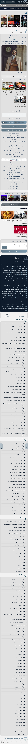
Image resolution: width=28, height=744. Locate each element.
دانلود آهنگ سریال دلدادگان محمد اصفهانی (16, 637)
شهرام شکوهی (23, 283)
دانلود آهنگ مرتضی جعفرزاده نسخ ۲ (18, 420)
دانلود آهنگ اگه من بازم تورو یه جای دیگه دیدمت (15, 348)
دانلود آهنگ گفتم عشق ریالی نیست (18, 425)
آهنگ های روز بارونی (21, 719)
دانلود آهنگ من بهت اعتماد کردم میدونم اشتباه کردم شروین (14, 393)
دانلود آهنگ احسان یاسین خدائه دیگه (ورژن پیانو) (15, 372)
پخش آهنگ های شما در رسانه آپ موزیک (20, 5)
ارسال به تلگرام (18, 130)
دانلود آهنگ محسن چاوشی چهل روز (18, 469)
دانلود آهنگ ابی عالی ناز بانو (19, 417)
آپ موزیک (23, 1)
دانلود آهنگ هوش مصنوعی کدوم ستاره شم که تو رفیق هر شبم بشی (13, 434)
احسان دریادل (23, 264)
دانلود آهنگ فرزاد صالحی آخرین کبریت (17, 608)
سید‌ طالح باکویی (17, 278)
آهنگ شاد (13, 2)
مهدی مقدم (18, 304)
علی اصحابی (11, 285)
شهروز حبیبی (13, 283)
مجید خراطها (17, 293)
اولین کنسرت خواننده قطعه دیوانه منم (17, 622)
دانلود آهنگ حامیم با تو (20, 446)
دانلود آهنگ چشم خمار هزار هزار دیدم (17, 354)
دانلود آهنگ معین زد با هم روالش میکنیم (17, 487)
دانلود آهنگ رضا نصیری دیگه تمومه (18, 408)
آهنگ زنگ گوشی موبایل (20, 669)
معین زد (15, 302)
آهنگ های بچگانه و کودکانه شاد (18, 678)
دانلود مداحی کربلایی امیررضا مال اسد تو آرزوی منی (15, 521)
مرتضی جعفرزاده (11, 300)
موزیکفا (21, 315)
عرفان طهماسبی (23, 285)
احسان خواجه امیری (9, 262)
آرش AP (24, 262)
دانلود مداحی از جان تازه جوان (19, 527)
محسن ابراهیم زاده (5, 293)
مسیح (18, 302)
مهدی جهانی (4, 302)
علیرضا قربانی (17, 289)
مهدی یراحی (7, 304)
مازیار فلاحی (8, 291)
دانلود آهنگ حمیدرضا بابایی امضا (18, 597)
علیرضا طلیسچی (23, 289)
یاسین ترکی (10, 308)
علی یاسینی (13, 287)
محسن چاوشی (23, 295)
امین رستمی (19, 266)
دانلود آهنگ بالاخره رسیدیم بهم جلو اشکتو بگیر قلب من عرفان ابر (14, 429)
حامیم (19, 270)
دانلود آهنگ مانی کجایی (20, 591)
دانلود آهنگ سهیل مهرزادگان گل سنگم (17, 496)
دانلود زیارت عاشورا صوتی (20, 556)
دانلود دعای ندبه (21, 568)
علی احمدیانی (17, 285)
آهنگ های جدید (23, 205)
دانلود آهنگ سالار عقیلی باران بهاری (18, 625)
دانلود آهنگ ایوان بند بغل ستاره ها (18, 423)
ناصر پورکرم (9, 306)
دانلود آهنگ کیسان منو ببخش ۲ (18, 602)
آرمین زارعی (20, 262)
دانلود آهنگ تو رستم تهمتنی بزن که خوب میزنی (15, 490)
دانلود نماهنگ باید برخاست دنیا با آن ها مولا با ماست (14, 524)
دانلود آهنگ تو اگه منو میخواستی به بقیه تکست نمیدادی (14, 357)
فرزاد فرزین (8, 289)
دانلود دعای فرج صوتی (20, 562)
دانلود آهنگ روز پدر (21, 660)
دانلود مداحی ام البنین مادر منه (19, 542)
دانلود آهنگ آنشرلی (21, 611)
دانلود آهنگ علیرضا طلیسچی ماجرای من (17, 463)
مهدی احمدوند (10, 302)
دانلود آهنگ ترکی (21, 663)
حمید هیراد (8, 272)
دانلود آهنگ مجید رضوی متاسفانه (18, 508)
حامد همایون (23, 270)
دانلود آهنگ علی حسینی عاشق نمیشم (17, 585)
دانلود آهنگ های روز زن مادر (19, 675)
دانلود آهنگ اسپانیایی (20, 704)
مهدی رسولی (23, 304)
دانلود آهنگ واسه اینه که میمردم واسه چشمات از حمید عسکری (14, 333)
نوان (25, 308)
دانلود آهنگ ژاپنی (21, 707)
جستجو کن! (4, 8)
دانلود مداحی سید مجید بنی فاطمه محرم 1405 (15, 533)
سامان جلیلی (13, 276)
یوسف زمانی (5, 308)
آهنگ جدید (8, 2)
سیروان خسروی (10, 278)
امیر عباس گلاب (9, 264)
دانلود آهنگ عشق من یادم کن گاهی (18, 329)
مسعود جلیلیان (4, 300)
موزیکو (7, 315)
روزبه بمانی (24, 276)
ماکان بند (4, 291)
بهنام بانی (18, 268)
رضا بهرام (19, 274)
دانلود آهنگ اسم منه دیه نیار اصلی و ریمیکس (16, 366)
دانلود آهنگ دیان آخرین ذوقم (19, 369)
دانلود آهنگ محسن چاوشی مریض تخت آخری (16, 499)
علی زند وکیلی (6, 285)
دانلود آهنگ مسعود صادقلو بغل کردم (17, 579)
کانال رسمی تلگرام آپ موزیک (14, 126)
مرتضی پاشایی (17, 300)
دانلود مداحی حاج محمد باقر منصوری (17, 634)
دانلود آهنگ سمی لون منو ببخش (18, 389)
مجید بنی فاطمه (23, 293)
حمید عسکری (18, 272)
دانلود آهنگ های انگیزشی (20, 722)
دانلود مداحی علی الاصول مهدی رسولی (17, 545)
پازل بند (14, 268)
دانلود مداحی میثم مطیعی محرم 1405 (17, 536)
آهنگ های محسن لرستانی (20, 731)
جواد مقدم (10, 268)
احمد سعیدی (17, 264)
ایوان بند (12, 266)
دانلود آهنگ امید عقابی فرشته (19, 466)
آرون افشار (16, 262)
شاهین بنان (12, 281)
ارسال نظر (4, 247)
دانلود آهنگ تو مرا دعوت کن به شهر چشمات (16, 386)
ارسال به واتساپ (7, 130)
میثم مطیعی (14, 306)
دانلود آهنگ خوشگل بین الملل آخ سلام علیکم (16, 400)
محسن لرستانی (17, 295)
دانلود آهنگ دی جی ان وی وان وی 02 (17, 458)
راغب (4, 272)
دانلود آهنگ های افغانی (20, 684)
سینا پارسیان (4, 278)
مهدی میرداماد (12, 304)
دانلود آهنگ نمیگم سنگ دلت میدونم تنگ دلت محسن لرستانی (14, 615)
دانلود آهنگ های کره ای (20, 710)
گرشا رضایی (18, 291)
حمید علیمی (13, 272)
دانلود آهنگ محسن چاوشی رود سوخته (17, 452)
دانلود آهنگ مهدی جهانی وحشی (18, 599)
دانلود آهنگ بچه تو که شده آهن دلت (17, 375)
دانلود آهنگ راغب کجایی (20, 605)
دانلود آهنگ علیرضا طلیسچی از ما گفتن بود (16, 481)
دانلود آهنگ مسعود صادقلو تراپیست (18, 340)
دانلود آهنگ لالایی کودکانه (19, 646)
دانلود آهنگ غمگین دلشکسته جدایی (18, 690)
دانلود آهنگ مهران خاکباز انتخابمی (16, 30)
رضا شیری (15, 274)
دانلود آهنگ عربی (21, 699)
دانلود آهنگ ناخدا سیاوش (20, 337)
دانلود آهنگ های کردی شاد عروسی (18, 363)
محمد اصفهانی (5, 295)
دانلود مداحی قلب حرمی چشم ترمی (18, 619)
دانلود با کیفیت (19, 122)
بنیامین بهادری (23, 268)
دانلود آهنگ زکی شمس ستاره (19, 443)
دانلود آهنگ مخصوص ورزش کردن (18, 687)
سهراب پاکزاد (8, 276)
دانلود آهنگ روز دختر (21, 666)
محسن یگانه (11, 295)
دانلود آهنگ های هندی (20, 725)
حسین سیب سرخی (7, 270)
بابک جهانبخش (7, 266)
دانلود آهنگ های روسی (20, 701)
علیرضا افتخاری (7, 287)
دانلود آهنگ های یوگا (21, 716)
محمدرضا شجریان (11, 297)
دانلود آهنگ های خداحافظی (19, 713)
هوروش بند (15, 308)
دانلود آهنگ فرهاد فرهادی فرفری (19, 594)
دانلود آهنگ (18, 36)
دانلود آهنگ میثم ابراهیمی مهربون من (17, 472)
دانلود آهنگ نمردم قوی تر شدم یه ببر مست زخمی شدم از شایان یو (14, 404)
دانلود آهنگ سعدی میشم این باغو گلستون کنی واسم (14, 324)
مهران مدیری (19, 306)
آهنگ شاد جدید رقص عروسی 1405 (18, 478)
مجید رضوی (11, 293)
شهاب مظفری (6, 281)
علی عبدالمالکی (23, 287)
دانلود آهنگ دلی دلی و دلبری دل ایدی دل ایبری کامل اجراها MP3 (13, 344)
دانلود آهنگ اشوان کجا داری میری (18, 588)
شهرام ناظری (18, 283)
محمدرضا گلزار (5, 297)
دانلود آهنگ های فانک (20, 672)
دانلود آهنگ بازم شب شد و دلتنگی (18, 327)
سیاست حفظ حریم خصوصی (8, 742)
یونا (25, 310)
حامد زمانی (5, 268)
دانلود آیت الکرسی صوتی (20, 554)
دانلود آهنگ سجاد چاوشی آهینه (18, 380)
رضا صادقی (11, 274)
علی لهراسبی (17, 287)
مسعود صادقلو (23, 302)
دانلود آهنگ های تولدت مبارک (19, 484)
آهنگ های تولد (5, 205)
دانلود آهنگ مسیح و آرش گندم (19, 513)
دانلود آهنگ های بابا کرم (20, 351)
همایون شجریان (21, 308)
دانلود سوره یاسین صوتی (20, 559)
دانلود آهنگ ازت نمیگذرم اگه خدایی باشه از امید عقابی (14, 397)
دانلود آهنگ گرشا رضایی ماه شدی (18, 628)
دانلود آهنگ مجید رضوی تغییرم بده (18, 493)
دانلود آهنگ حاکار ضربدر (20, 455)
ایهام (16, 266)
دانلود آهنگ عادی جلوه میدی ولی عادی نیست (16, 360)
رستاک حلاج (24, 274)
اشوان (13, 264)
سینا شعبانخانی (17, 281)
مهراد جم (24, 306)
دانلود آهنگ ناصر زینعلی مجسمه (18, 505)
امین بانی (24, 266)
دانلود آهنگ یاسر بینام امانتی (19, 631)
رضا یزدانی (6, 274)
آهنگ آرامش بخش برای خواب (19, 681)
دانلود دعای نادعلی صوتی (20, 565)
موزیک (15, 39)
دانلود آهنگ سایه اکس (20, 383)
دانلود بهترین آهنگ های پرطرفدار (18, 640)
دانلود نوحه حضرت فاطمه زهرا (19, 551)
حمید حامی (24, 272)
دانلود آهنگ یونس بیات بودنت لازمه (18, 475)
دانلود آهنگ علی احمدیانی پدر (19, 582)
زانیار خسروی (19, 276)
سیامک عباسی (23, 278)
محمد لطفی (18, 297)
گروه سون (13, 291)
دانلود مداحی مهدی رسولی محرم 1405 (17, 539)
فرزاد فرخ (12, 289)
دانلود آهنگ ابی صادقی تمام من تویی (17, 449)
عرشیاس (8, 283)
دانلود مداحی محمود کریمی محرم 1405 (17, 530)
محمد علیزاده (23, 297)
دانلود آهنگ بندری (21, 696)
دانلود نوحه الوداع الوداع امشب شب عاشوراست (16, 548)
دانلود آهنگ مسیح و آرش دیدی (19, 461)
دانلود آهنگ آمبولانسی (20, 728)
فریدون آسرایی (23, 291)
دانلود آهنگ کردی (21, 734)
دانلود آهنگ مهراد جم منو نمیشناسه (18, 511)
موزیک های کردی (21, 693)
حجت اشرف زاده (14, 270)
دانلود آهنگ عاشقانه (21, 654)
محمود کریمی (23, 300)
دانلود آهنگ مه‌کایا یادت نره (19, 377)
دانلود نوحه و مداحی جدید (19, 657)
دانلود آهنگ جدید (21, 651)
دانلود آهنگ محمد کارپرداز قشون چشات (17, 414)
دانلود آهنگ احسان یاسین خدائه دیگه (17, 411)
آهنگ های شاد (14, 205)
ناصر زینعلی (4, 306)
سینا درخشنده (23, 281)
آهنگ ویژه (3, 2)
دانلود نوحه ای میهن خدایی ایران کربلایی (17, 502)
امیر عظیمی (3, 264)
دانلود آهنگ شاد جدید (20, 648)
